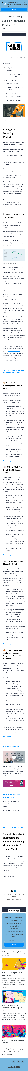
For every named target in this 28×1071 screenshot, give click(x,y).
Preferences (18, 899)
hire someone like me (14, 351)
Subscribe (14, 9)
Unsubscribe (10, 899)
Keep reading (7, 461)
